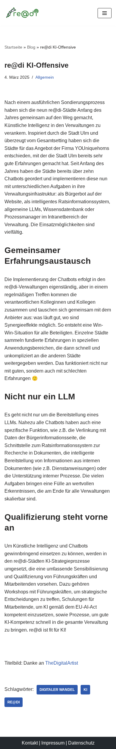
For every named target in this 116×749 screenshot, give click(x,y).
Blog (31, 47)
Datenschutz (81, 742)
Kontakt (30, 742)
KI (85, 690)
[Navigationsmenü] (105, 13)
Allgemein (44, 77)
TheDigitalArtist (61, 663)
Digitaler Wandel (57, 690)
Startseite (13, 47)
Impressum (53, 742)
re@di (13, 702)
